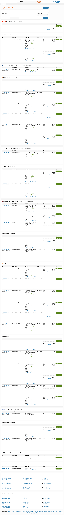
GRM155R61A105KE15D (6, 506)
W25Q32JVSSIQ (25, 479)
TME (15, 409)
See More (48, 29)
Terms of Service (40, 511)
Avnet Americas (16, 166)
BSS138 (3, 503)
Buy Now (58, 26)
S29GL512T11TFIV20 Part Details (30, 30)
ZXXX (44, 497)
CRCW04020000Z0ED (26, 502)
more (31, 174)
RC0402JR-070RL (26, 498)
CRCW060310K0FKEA (6, 498)
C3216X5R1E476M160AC (27, 497)
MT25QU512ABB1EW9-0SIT (47, 483)
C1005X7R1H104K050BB (27, 495)
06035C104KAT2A (46, 506)
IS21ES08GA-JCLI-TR (5, 482)
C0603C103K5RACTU (6, 507)
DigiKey (16, 21)
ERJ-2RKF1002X (25, 505)
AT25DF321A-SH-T (46, 486)
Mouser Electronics (20, 65)
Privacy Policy (33, 511)
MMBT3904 (4, 497)
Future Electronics (18, 148)
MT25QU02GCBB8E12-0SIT (27, 476)
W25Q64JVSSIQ (5, 484)
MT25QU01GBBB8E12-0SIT (6, 478)
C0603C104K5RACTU (26, 501)
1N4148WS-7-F (45, 501)
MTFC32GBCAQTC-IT (26, 484)
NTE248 (3, 495)
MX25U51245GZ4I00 (46, 487)
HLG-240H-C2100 (46, 495)
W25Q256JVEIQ (45, 478)
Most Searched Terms (20, 511)
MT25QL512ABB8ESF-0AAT (27, 482)
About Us (13, 511)
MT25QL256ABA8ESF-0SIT (27, 480)
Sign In (62, 1)
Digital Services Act (46, 511)
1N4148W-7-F (45, 499)
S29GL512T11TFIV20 (5, 39)
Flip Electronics (16, 464)
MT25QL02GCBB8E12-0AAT (27, 488)
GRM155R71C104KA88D (6, 501)
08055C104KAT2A (5, 505)
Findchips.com (4, 2)
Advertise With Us (34, 512)
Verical (12, 77)
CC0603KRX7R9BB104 (46, 502)
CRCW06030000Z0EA (6, 502)
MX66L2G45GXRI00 (46, 484)
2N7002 (24, 506)
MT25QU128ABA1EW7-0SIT (6, 486)
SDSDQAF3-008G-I (5, 480)
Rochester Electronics (20, 201)
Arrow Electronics (16, 35)
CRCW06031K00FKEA (46, 505)
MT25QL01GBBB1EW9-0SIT (6, 483)
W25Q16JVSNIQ (45, 479)
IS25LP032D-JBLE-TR (46, 488)
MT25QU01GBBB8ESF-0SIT (47, 480)
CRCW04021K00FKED (6, 499)
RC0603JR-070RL (26, 507)
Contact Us (9, 511)
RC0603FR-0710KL (26, 503)
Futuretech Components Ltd (18, 452)
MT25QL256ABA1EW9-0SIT (27, 478)
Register (57, 1)
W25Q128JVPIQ (5, 487)
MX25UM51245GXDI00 (26, 486)
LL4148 (44, 507)
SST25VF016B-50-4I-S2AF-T (27, 483)
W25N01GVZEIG (5, 479)
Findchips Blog (52, 1)
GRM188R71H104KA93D (47, 498)
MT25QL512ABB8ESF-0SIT (6, 488)
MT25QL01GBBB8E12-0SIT (47, 482)
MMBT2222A (45, 503)
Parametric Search (27, 511)
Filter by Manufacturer (5, 18)
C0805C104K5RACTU (26, 499)
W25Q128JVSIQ (45, 476)
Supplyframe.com (37, 513)
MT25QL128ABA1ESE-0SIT (6, 476)
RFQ (58, 171)
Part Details (46, 7)
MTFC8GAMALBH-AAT (26, 487)
